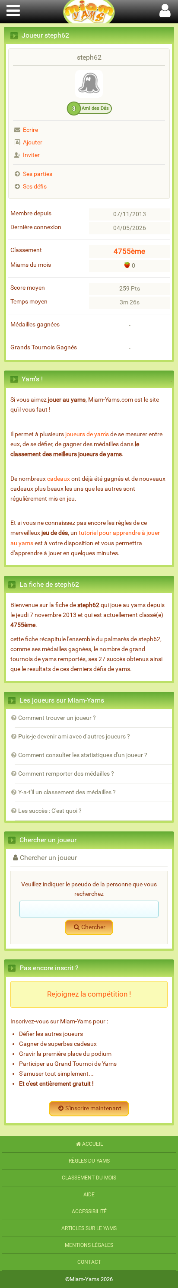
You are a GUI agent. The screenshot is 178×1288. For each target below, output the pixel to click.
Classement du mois (89, 1178)
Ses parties (37, 174)
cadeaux (58, 479)
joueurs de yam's (87, 434)
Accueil (92, 1144)
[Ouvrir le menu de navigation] (13, 9)
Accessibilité (89, 1211)
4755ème (129, 251)
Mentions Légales (89, 1245)
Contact (89, 1262)
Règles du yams (89, 1161)
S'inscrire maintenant (93, 1108)
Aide (89, 1195)
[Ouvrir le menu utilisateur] (165, 9)
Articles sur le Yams (89, 1228)
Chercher (93, 927)
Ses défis (35, 186)
